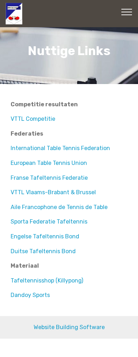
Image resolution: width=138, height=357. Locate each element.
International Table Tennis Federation (60, 148)
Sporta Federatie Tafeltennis (49, 221)
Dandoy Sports (30, 295)
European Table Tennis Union (49, 163)
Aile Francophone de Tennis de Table (60, 207)
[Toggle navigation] (126, 11)
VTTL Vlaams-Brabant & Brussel (53, 192)
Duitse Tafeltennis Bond (43, 251)
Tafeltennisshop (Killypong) (47, 280)
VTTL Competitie (33, 118)
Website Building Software (69, 327)
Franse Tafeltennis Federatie (49, 177)
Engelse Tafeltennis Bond (45, 236)
